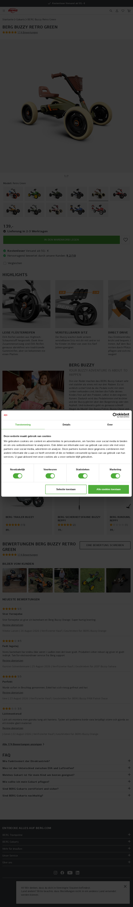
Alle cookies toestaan (109, 489)
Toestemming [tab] (23, 424)
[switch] (50, 475)
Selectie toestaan (66, 489)
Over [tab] (110, 424)
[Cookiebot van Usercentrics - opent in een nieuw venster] (115, 415)
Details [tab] (67, 424)
